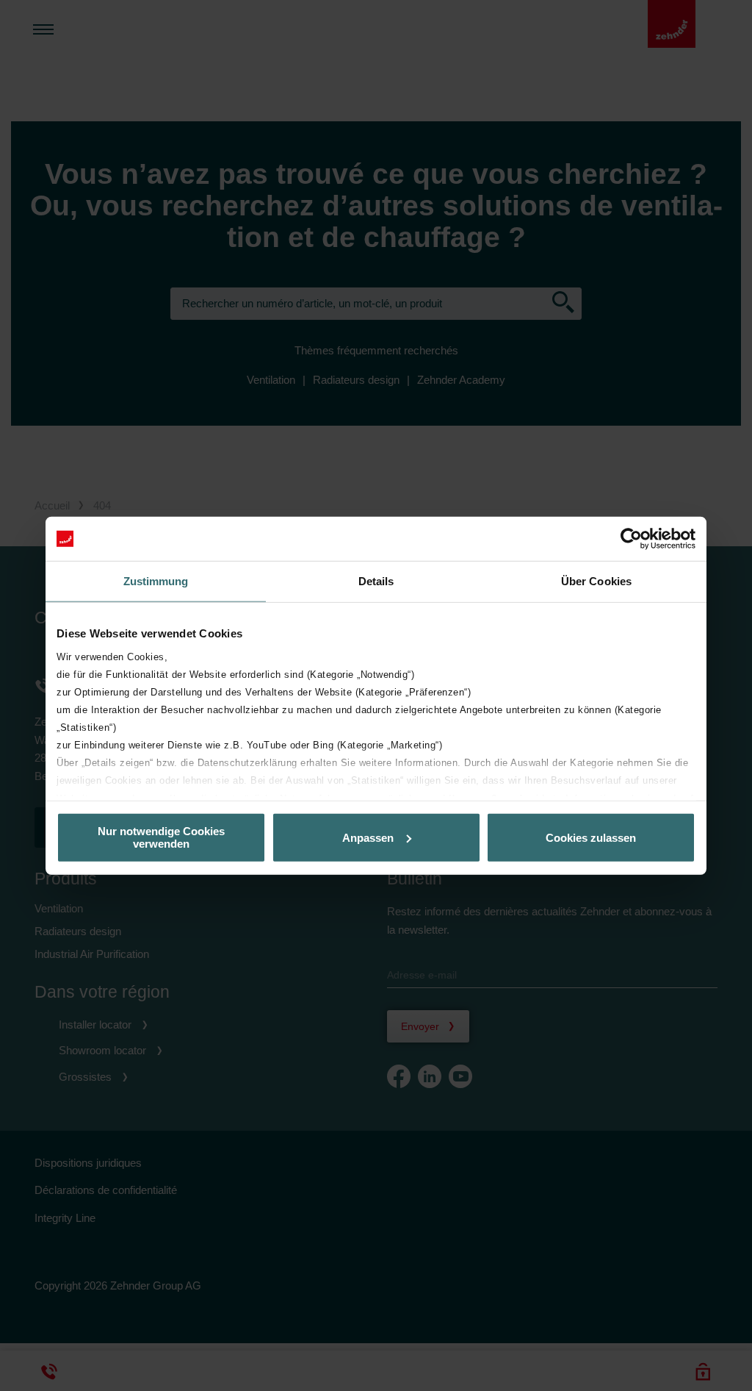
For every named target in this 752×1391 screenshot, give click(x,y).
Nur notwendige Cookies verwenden (161, 837)
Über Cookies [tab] (596, 581)
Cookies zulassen (591, 837)
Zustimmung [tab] (156, 581)
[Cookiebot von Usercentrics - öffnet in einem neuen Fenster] (631, 539)
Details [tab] (376, 581)
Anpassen (368, 837)
